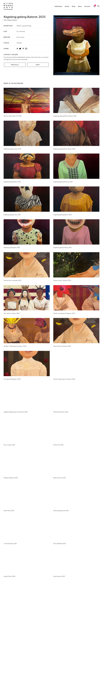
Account (87, 6)
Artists (67, 6)
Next (38, 65)
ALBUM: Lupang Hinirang (23, 26)
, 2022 (60, 412)
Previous (15, 65)
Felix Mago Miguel (10, 20)
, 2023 (12, 280)
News (80, 6)
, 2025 (13, 116)
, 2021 (9, 445)
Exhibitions (58, 6)
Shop (73, 6)
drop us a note (41, 57)
